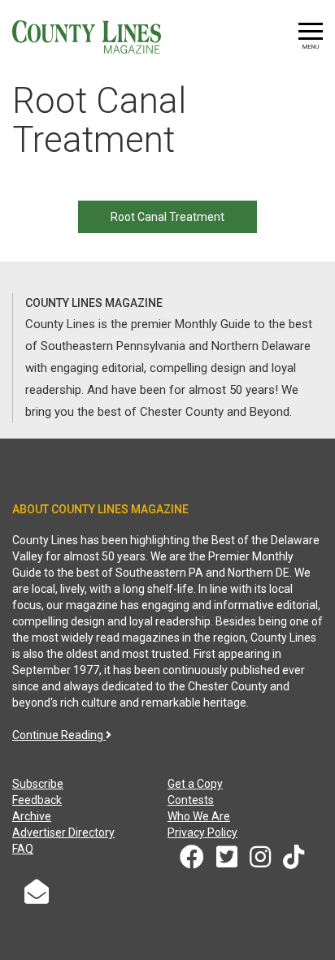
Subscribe (37, 783)
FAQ (22, 848)
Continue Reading (59, 735)
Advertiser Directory (63, 832)
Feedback (37, 800)
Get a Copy (195, 783)
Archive (31, 816)
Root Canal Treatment (167, 216)
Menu (310, 46)
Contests (191, 800)
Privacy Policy (202, 832)
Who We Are (199, 816)
